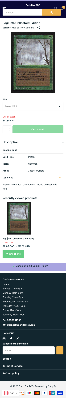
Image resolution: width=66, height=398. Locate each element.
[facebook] (11, 338)
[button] (10, 126)
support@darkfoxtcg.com (21, 324)
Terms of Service (13, 365)
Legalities (8, 177)
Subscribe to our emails (16, 343)
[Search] (51, 12)
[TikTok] (18, 338)
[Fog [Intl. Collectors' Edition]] (19, 218)
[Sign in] (55, 8)
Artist (6, 170)
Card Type (8, 156)
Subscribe (59, 350)
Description (11, 142)
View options (13, 253)
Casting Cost (10, 150)
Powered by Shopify (45, 386)
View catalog (4, 8)
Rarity (6, 163)
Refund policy (11, 373)
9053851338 (14, 320)
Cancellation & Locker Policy (32, 265)
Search (7, 358)
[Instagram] (4, 338)
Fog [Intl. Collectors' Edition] (18, 238)
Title (5, 99)
